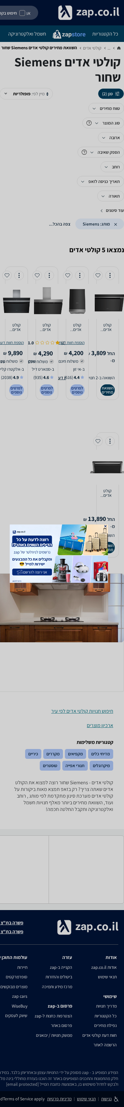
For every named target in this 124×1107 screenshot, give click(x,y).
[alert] (62, 553)
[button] (105, 526)
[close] (105, 526)
